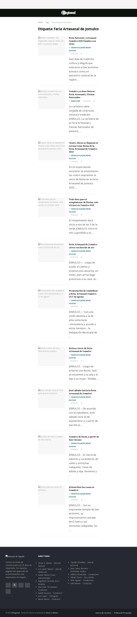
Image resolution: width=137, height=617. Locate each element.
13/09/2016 (74, 500)
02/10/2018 (74, 257)
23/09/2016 (74, 449)
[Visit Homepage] (68, 13)
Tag (47, 22)
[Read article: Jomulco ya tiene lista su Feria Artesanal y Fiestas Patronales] (51, 99)
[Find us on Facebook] (8, 585)
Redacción (75, 101)
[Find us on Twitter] (14, 585)
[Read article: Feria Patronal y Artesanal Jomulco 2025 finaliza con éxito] (51, 46)
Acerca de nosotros (103, 613)
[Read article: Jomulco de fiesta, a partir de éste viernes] (51, 444)
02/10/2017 (74, 361)
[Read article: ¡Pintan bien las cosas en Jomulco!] (51, 495)
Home (40, 22)
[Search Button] (130, 13)
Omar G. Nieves (52, 613)
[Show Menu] (7, 13)
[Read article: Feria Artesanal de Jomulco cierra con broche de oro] (51, 252)
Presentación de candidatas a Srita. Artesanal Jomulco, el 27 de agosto (83, 293)
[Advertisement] (68, 4)
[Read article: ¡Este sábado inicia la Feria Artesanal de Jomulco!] (51, 398)
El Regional (16, 613)
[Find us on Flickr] (8, 591)
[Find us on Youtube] (27, 585)
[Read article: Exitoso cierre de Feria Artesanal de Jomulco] (51, 356)
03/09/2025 (87, 101)
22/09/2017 (74, 403)
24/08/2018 (74, 306)
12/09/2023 (74, 161)
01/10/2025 (74, 53)
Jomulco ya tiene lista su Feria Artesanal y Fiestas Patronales (82, 94)
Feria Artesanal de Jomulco (61, 22)
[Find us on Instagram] (21, 585)
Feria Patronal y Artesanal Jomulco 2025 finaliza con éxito (82, 40)
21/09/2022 (74, 215)
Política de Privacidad (122, 613)
